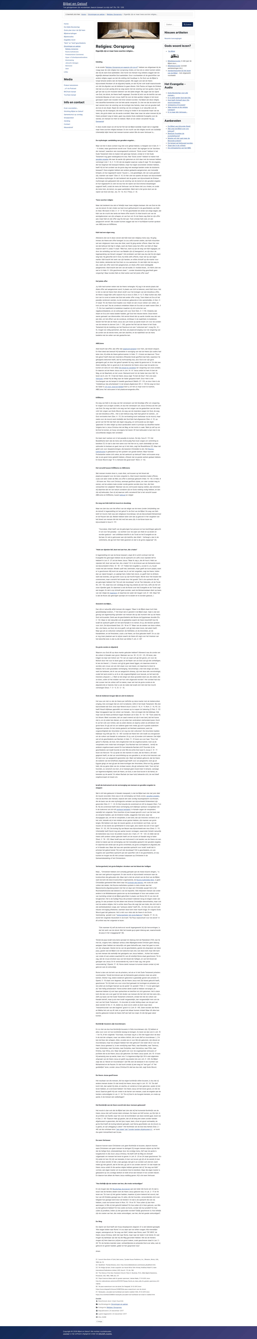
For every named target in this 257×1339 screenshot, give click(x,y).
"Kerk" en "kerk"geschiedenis (75, 43)
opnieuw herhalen (123, 809)
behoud (122, 495)
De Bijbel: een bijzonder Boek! (179, 126)
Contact (67, 124)
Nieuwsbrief (68, 127)
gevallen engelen (102, 159)
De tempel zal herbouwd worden (180, 143)
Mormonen (68, 66)
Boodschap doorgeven (121, 1189)
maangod (113, 593)
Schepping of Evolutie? (176, 105)
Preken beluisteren (71, 85)
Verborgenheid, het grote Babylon (129, 915)
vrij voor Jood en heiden (114, 387)
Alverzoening (69, 60)
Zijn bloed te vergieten (127, 368)
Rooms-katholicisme (72, 52)
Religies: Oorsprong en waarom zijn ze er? (122, 67)
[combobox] (173, 24)
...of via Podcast (70, 88)
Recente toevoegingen (173, 38)
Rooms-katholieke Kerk (145, 880)
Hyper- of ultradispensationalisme (76, 57)
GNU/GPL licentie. (105, 1334)
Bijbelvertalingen (70, 33)
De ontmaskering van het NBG (179, 148)
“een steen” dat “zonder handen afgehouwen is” (134, 1129)
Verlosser (99, 379)
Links (66, 72)
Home (66, 24)
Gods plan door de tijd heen (74, 30)
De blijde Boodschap (72, 27)
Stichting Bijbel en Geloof (73, 111)
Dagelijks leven (69, 40)
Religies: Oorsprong (71, 49)
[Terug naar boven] (253, 1335)
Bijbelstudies (68, 37)
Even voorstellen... (71, 108)
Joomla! (66, 1334)
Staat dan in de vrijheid (176, 145)
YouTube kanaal (70, 95)
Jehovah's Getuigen (71, 63)
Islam (67, 68)
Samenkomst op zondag (73, 114)
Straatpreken (69, 118)
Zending (67, 121)
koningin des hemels (135, 883)
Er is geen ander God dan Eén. (179, 98)
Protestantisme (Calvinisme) (74, 54)
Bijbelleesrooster (174, 61)
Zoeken (188, 24)
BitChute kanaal (70, 92)
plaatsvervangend (129, 349)
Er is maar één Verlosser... (177, 112)
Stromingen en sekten (72, 46)
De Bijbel (171, 51)
